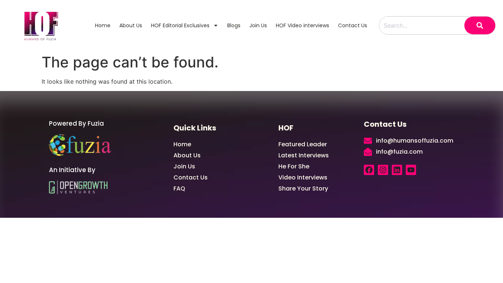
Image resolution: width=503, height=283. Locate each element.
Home (102, 25)
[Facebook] (369, 170)
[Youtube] (411, 170)
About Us (130, 25)
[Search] (479, 25)
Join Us (258, 25)
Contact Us (352, 25)
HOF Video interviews (302, 25)
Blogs (233, 25)
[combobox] (421, 25)
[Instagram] (383, 170)
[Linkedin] (397, 170)
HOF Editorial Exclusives (180, 25)
